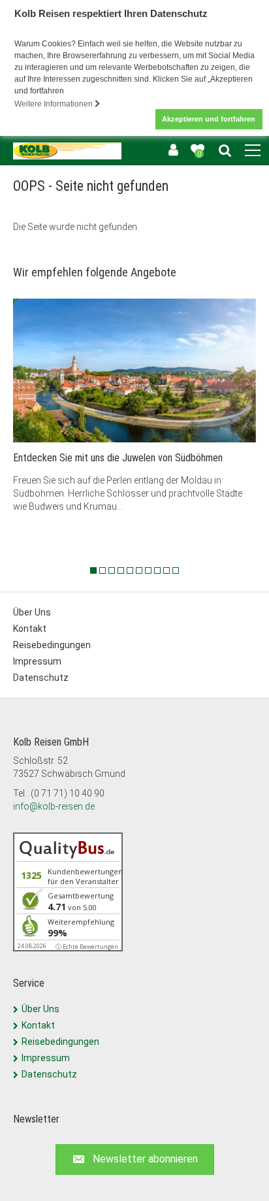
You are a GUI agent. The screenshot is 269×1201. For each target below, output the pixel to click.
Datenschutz (41, 677)
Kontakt (29, 628)
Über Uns (32, 612)
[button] (134, 1159)
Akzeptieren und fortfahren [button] (208, 119)
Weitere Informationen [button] (54, 103)
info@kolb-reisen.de (54, 806)
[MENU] (253, 151)
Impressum (37, 661)
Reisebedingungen (52, 645)
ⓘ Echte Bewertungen (86, 946)
